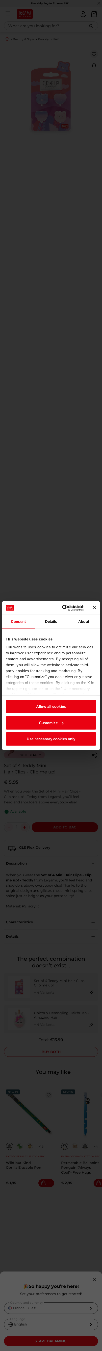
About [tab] (83, 621)
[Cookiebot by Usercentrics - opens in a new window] (63, 608)
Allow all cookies (51, 706)
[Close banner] (94, 607)
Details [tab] (51, 621)
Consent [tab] (18, 621)
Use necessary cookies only (51, 739)
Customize (48, 722)
